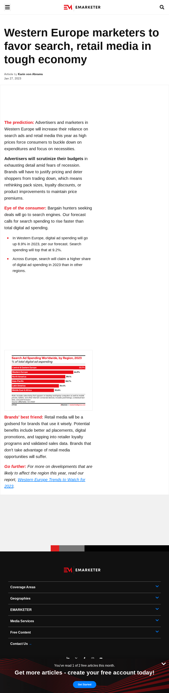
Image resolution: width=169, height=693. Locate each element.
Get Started (84, 684)
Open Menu (7, 7)
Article (8, 74)
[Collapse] (163, 663)
